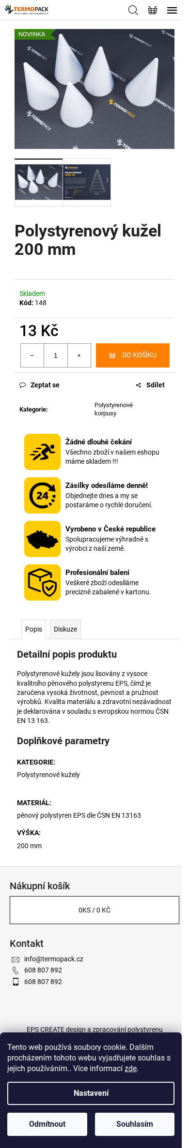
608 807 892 (43, 970)
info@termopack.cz (53, 959)
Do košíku (139, 355)
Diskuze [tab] (65, 629)
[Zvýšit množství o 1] (79, 355)
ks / (94, 910)
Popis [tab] (33, 629)
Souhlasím (134, 1124)
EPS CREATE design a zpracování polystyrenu (95, 1029)
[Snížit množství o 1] (32, 355)
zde (131, 1068)
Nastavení (91, 1093)
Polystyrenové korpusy (113, 409)
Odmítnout (47, 1124)
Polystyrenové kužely (48, 775)
